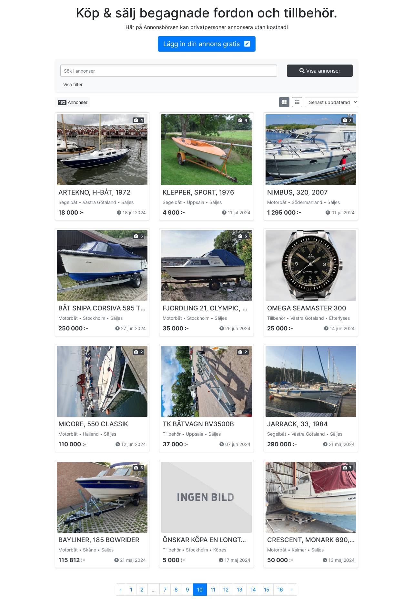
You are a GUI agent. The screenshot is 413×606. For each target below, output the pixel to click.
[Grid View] (284, 102)
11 (213, 589)
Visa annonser (322, 70)
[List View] (297, 102)
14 (253, 589)
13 (239, 589)
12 (226, 589)
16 (280, 589)
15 (266, 589)
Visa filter (73, 84)
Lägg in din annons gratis (202, 44)
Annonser (73, 102)
